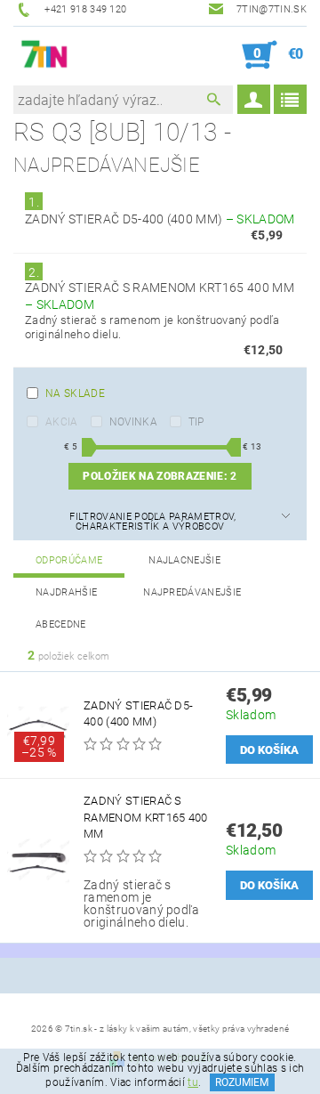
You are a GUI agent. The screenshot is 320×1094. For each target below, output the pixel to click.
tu (193, 1082)
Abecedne (61, 624)
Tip (196, 422)
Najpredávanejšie (192, 592)
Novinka (133, 422)
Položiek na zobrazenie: (159, 476)
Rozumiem (241, 1082)
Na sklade (75, 393)
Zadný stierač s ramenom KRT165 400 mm (146, 816)
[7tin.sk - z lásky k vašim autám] (44, 55)
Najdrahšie (66, 592)
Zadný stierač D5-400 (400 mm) (160, 219)
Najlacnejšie (184, 560)
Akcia (61, 422)
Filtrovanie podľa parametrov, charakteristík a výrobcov (152, 521)
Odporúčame (69, 560)
